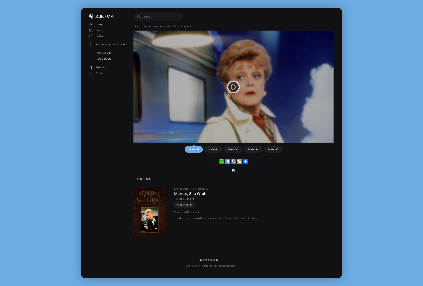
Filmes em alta (103, 52)
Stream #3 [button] (233, 149)
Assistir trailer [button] (184, 204)
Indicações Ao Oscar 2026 (110, 44)
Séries (99, 35)
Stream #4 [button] (253, 149)
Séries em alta (104, 58)
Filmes (99, 30)
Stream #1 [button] (194, 149)
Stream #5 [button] (273, 149)
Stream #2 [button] (213, 149)
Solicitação (102, 67)
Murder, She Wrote (153, 26)
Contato (100, 73)
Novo (99, 24)
